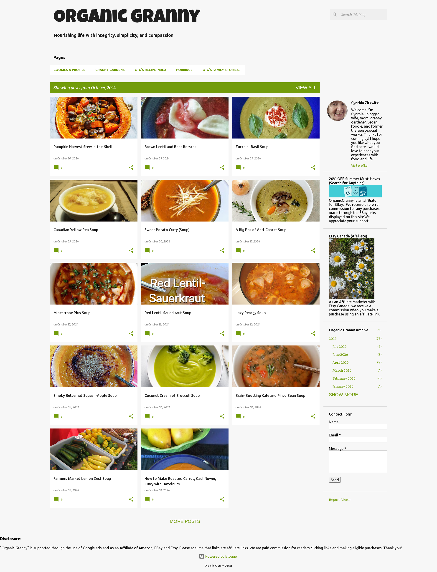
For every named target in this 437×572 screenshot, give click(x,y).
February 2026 (344, 378)
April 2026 (341, 362)
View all (306, 87)
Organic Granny (126, 18)
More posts (185, 521)
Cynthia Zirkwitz (365, 103)
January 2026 (343, 386)
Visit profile (359, 165)
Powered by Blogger (221, 556)
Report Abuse (339, 500)
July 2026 (340, 347)
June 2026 (340, 355)
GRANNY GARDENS (110, 70)
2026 (333, 339)
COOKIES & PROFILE (69, 70)
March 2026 (342, 370)
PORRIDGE (184, 70)
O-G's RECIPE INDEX (150, 70)
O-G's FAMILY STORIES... (222, 70)
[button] (131, 168)
